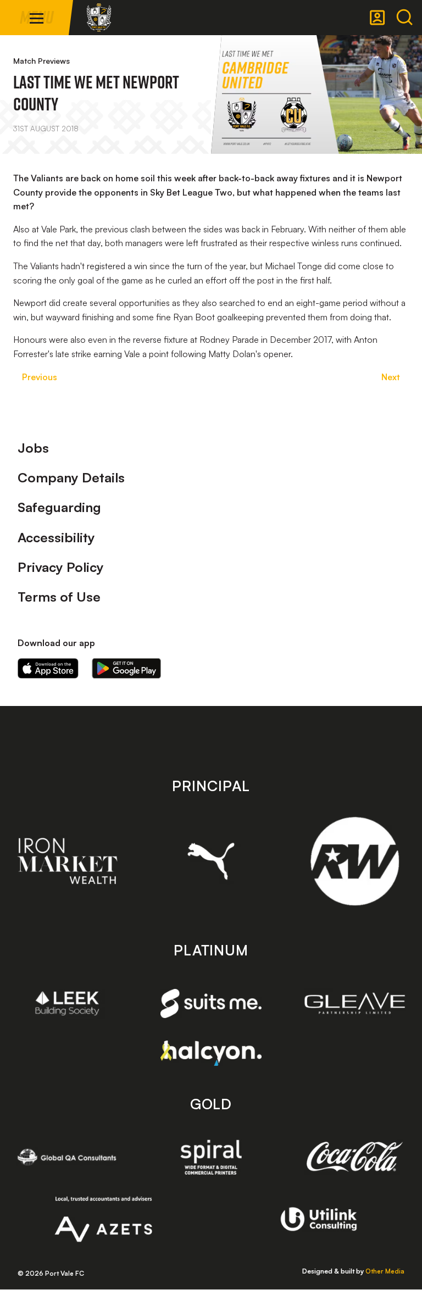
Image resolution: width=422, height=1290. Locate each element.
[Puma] (211, 860)
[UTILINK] (319, 1219)
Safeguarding (59, 507)
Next (390, 376)
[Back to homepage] (98, 17)
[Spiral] (211, 1157)
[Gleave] (355, 1003)
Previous (39, 376)
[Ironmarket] (67, 861)
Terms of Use (59, 596)
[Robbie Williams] (355, 861)
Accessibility (56, 537)
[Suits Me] (211, 1003)
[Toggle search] (404, 17)
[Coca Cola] (355, 1157)
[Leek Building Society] (67, 1003)
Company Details (71, 477)
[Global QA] (67, 1157)
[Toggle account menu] (377, 17)
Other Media (384, 1271)
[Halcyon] (211, 1053)
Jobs (33, 448)
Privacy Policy (61, 567)
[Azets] (103, 1219)
